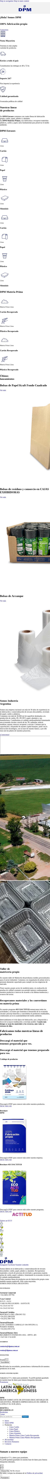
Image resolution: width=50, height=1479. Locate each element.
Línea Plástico (14, 1431)
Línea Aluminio (15, 1433)
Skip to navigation (7, 1)
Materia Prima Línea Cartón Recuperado (24, 1435)
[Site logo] (25, 11)
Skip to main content (21, 1)
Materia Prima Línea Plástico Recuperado (24, 1438)
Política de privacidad (34, 1473)
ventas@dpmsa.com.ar (9, 1350)
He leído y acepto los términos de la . (21, 1473)
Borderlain (4, 1412)
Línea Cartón (14, 1427)
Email (2, 1360)
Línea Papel (13, 1429)
